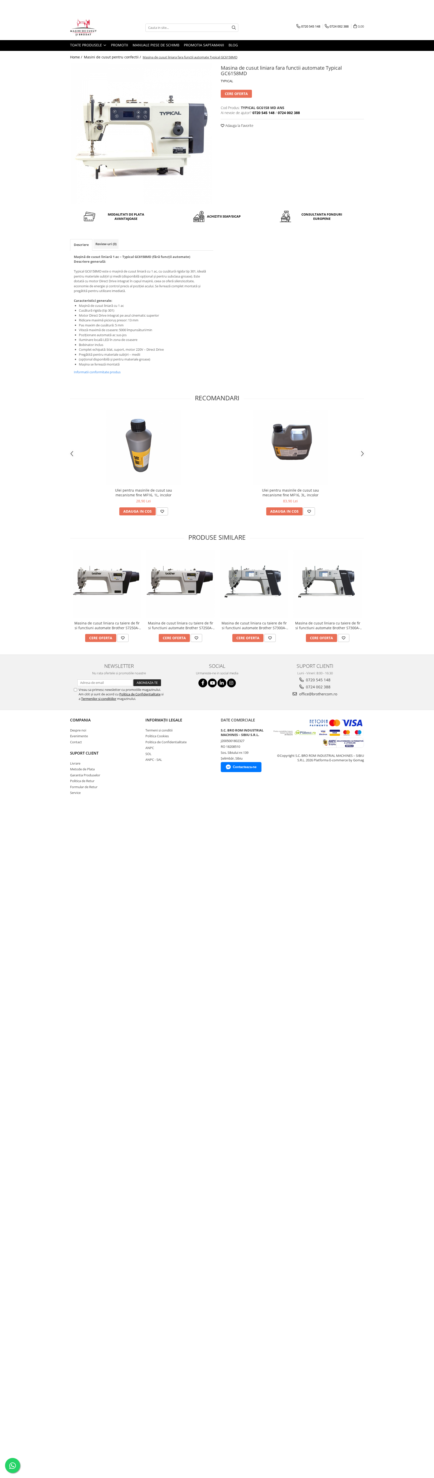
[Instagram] (231, 683)
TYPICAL (227, 81)
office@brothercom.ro (317, 693)
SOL (148, 754)
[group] (141, 133)
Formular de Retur (83, 787)
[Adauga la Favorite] (162, 511)
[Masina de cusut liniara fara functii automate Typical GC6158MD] (141, 133)
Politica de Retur (82, 781)
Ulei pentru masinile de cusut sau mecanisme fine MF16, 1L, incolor (143, 492)
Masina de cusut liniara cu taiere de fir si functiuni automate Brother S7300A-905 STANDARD (254, 625)
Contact (76, 742)
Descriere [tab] (81, 244)
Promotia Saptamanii (204, 45)
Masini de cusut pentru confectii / (113, 57)
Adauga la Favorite (238, 125)
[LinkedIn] (222, 683)
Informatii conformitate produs (97, 372)
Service (75, 792)
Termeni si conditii (159, 730)
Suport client (84, 753)
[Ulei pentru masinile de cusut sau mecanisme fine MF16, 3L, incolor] (290, 447)
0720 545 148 (318, 679)
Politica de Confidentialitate (139, 694)
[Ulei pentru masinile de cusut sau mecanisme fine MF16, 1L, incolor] (143, 447)
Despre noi (78, 730)
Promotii (119, 45)
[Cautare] (233, 28)
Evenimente (79, 736)
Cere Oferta (236, 93)
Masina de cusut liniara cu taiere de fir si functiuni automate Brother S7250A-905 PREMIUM (180, 625)
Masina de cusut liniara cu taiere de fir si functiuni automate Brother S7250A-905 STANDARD (107, 625)
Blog (233, 45)
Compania (80, 719)
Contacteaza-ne (244, 767)
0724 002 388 (318, 686)
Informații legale (163, 719)
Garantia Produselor (85, 775)
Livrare (75, 763)
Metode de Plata (82, 769)
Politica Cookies (157, 736)
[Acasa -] (95, 27)
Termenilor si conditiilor (98, 698)
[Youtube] (212, 683)
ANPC (149, 748)
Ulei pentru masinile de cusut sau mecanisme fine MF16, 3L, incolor (290, 492)
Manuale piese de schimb (156, 45)
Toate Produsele (86, 45)
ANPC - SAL (153, 759)
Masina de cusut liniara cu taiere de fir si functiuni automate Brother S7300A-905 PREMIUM (327, 625)
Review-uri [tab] (106, 244)
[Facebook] (202, 683)
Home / (76, 57)
